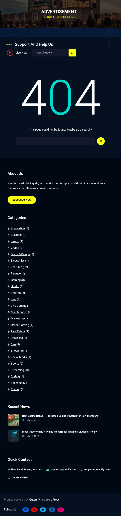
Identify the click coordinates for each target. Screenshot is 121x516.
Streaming (17, 370)
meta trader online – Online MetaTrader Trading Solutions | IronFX (59, 431)
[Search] (72, 52)
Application (18, 228)
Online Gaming (20, 325)
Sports (15, 363)
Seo (13, 344)
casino (15, 241)
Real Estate (18, 331)
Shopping (17, 350)
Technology (18, 382)
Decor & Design (20, 254)
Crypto (15, 247)
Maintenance (19, 312)
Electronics (18, 260)
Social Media (19, 357)
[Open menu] (107, 32)
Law (13, 299)
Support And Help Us (34, 44)
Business (16, 234)
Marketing (17, 318)
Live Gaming (18, 305)
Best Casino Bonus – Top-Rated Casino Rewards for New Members (60, 415)
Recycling (17, 337)
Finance (16, 273)
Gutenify (34, 499)
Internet (16, 292)
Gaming (16, 280)
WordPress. (53, 499)
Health (15, 286)
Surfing (15, 376)
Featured (16, 267)
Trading (15, 389)
